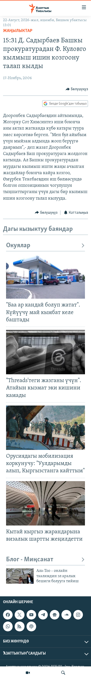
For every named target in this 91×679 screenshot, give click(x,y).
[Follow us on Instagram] (78, 615)
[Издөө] (63, 672)
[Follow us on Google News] (54, 615)
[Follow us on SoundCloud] (66, 615)
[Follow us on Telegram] (43, 615)
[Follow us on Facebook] (8, 615)
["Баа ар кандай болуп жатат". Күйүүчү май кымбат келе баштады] (45, 276)
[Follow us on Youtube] (31, 615)
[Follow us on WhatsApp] (8, 626)
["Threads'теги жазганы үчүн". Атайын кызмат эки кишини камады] (45, 352)
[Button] (77, 89)
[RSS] (19, 626)
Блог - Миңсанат (29, 559)
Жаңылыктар (17, 31)
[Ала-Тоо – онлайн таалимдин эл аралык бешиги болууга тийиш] (20, 576)
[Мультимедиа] (27, 672)
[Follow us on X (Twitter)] (19, 615)
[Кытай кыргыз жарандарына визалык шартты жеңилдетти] (45, 503)
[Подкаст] (31, 626)
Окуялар (18, 245)
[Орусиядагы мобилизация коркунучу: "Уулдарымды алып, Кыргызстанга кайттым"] (45, 428)
